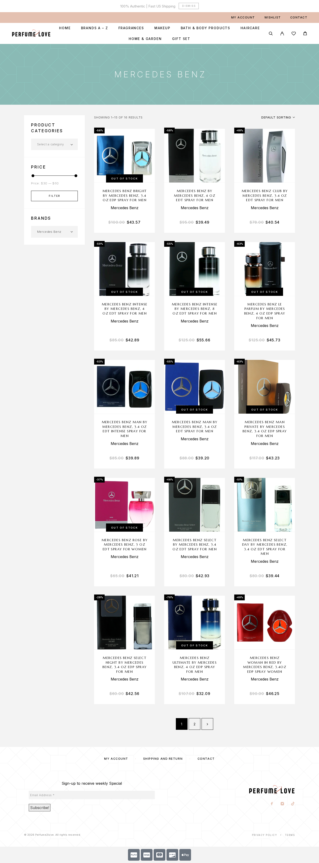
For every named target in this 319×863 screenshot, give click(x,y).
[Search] (270, 33)
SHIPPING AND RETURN (163, 758)
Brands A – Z (94, 28)
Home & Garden (145, 39)
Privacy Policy (264, 835)
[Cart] (305, 34)
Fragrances (131, 28)
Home (65, 28)
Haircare (250, 28)
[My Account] (282, 33)
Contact (299, 17)
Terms (290, 835)
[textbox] (54, 144)
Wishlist (272, 17)
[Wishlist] (293, 34)
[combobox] (54, 144)
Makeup (162, 28)
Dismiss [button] (189, 5)
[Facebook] (272, 804)
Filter (54, 195)
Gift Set (181, 39)
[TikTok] (293, 804)
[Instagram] (282, 804)
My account (243, 17)
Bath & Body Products (205, 28)
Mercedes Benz (124, 207)
